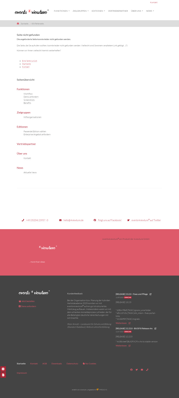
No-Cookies (90, 363)
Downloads (56, 363)
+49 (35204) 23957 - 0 (37, 220)
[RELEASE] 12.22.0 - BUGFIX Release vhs (134, 328)
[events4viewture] (33, 11)
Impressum (22, 373)
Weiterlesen (121, 323)
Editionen (97, 11)
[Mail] (142, 369)
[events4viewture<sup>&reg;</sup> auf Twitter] (137, 369)
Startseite (26, 64)
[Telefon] (147, 369)
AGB (44, 363)
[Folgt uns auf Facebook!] (131, 369)
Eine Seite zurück (29, 61)
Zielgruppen (80, 11)
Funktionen (61, 11)
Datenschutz (72, 363)
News (149, 11)
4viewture (83, 390)
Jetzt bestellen (28, 301)
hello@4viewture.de (73, 220)
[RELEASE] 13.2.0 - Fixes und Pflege (132, 294)
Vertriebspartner (118, 11)
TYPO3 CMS (103, 390)
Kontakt (154, 2)
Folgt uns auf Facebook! (110, 220)
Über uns (136, 11)
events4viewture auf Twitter (146, 220)
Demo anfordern (28, 306)
